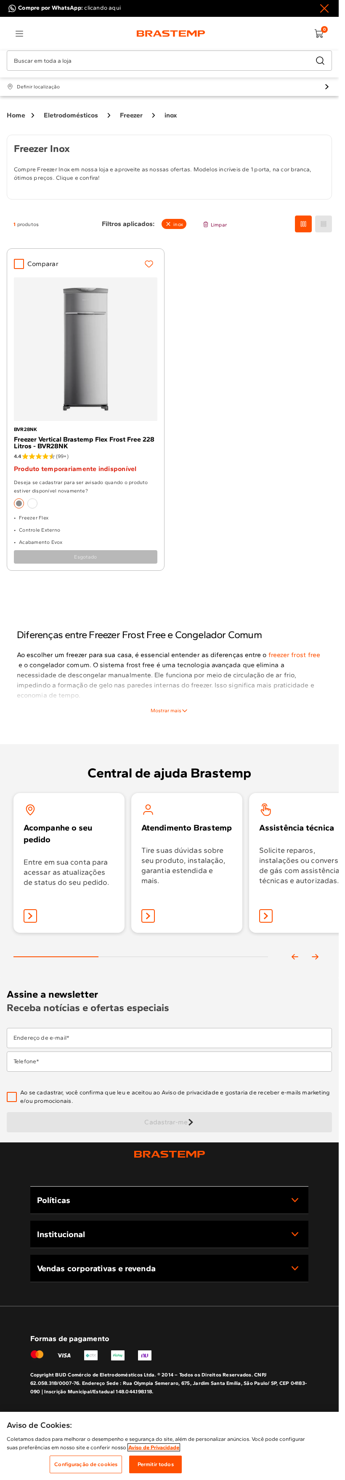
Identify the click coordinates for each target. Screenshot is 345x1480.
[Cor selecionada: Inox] (19, 503)
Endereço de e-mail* (41, 1038)
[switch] (174, 224)
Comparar (42, 264)
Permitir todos (156, 1464)
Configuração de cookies (85, 1464)
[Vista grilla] (303, 224)
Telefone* (26, 1062)
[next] (315, 957)
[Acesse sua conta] (30, 916)
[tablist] (140, 946)
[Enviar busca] (320, 60)
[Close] (324, 8)
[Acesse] (148, 916)
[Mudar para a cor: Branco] (32, 503)
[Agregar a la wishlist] (149, 264)
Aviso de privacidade (190, 1092)
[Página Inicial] (169, 1154)
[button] (175, 1097)
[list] (19, 34)
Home (16, 115)
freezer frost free (293, 655)
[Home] (171, 33)
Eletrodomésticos (71, 115)
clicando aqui (102, 7)
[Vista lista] (323, 224)
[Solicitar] (266, 916)
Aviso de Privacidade (153, 1447)
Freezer (131, 115)
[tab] (55, 956)
